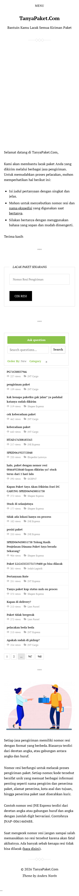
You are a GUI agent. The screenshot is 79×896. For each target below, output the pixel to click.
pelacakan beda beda (20, 627)
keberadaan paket (18, 427)
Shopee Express (36, 406)
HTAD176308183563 (19, 440)
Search (58, 349)
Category (35, 361)
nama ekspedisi (20, 208)
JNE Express (34, 444)
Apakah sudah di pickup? (23, 640)
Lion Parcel (33, 606)
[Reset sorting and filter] (46, 362)
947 (30, 656)
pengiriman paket (18, 384)
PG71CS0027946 (17, 372)
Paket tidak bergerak (20, 615)
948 (40, 656)
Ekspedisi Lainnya (37, 457)
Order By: (16, 361)
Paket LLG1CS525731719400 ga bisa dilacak (35, 564)
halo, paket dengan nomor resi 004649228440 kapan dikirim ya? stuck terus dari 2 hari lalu (32, 469)
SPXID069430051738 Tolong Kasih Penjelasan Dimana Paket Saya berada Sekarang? (31, 546)
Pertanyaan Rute (17, 576)
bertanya (15, 213)
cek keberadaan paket (21, 414)
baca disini (31, 848)
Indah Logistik (35, 568)
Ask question (36, 340)
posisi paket (15, 529)
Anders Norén (47, 875)
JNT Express (34, 581)
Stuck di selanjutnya (20, 504)
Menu (39, 5)
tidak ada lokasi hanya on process (29, 517)
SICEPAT (32, 478)
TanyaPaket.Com (39, 18)
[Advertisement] (35, 94)
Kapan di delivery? (19, 602)
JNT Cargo (33, 376)
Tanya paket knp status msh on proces (32, 589)
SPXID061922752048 (19, 452)
